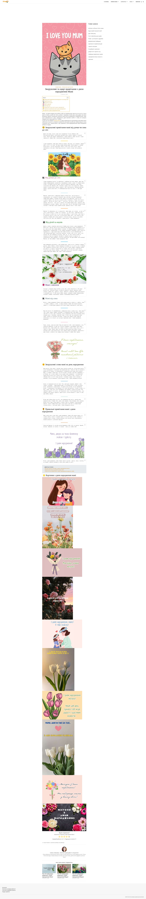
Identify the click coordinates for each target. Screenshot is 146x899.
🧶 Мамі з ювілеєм (47, 104)
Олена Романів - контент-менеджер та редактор (54, 842)
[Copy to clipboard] (85, 133)
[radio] (59, 837)
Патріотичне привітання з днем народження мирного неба (59, 471)
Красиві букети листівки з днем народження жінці (57, 468)
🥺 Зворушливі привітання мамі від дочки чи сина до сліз (55, 99)
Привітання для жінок (67, 87)
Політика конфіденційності (9, 889)
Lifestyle (123, 1)
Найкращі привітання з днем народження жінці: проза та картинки (95, 57)
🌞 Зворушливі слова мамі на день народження (53, 107)
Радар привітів (6, 891)
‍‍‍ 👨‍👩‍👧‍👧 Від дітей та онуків (47, 102)
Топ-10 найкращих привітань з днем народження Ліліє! (47, 875)
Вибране (138, 1)
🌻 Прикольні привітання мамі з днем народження (54, 108)
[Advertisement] (73, 14)
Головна (106, 1)
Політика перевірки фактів (8, 890)
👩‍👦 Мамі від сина (46, 105)
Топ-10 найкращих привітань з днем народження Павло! (78, 875)
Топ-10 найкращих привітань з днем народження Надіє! (62, 875)
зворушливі (57, 120)
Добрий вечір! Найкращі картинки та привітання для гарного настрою (95, 44)
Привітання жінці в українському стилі (54, 469)
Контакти (4, 887)
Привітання (114, 1)
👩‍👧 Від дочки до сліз (47, 101)
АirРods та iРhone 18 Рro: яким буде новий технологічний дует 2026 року (95, 31)
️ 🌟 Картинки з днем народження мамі (51, 110)
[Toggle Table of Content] (67, 98)
